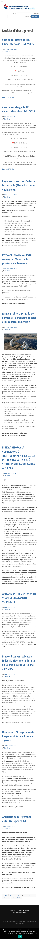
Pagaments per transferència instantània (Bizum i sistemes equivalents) (18, 185)
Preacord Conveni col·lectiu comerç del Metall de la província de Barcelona (17, 259)
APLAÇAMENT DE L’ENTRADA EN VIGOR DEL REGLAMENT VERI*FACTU (19, 598)
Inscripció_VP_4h (8, 97)
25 (13, 897)
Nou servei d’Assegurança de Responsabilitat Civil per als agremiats (18, 736)
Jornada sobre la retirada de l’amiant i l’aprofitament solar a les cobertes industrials (19, 318)
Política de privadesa (19, 912)
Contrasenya (35, 13)
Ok (20, 936)
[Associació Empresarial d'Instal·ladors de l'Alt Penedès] (19, 7)
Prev (5, 895)
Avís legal (12, 910)
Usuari (14, 13)
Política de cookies (23, 910)
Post (18, 897)
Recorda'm (28, 16)
